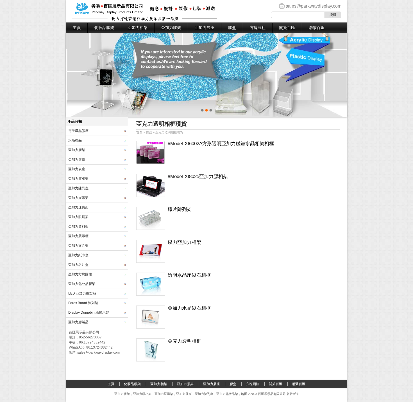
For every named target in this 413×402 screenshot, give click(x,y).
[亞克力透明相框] (150, 360)
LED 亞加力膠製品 (82, 293)
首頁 (139, 132)
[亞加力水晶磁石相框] (150, 327)
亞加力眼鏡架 (78, 217)
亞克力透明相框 (184, 341)
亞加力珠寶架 (78, 207)
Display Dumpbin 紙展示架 (88, 313)
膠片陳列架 (180, 209)
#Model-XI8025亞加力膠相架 (198, 176)
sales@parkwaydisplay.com (313, 6)
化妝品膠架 (104, 27)
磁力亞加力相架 (184, 242)
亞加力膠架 (171, 27)
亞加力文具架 (78, 246)
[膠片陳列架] (150, 229)
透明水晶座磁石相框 (189, 275)
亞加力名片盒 (78, 265)
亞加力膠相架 (78, 179)
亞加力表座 (76, 169)
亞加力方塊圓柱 (80, 274)
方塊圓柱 (258, 27)
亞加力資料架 (78, 226)
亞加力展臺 (76, 159)
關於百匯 (287, 27)
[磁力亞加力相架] (150, 262)
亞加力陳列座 (78, 188)
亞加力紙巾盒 (78, 255)
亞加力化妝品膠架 (81, 284)
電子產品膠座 (78, 131)
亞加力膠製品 (78, 322)
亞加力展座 (204, 27)
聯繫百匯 (316, 27)
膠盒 (232, 27)
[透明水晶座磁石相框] (150, 295)
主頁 (77, 27)
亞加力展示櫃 (78, 236)
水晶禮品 (75, 140)
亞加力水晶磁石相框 (189, 308)
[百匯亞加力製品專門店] (144, 20)
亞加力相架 (138, 27)
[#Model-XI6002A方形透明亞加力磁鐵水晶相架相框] (150, 163)
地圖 (244, 394)
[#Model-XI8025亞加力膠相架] (150, 196)
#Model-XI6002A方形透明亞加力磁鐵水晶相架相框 (221, 143)
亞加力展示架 (78, 198)
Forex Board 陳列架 (83, 303)
